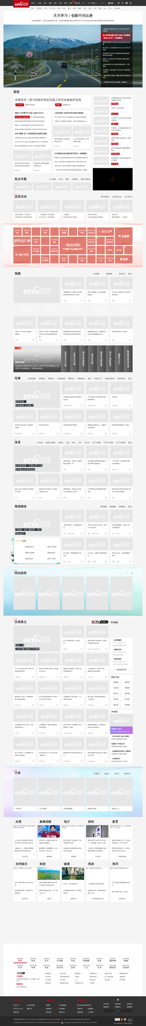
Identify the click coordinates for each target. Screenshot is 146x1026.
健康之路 (66, 705)
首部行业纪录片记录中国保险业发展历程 (95, 216)
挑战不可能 (108, 973)
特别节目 (127, 774)
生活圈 (92, 983)
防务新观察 (32, 378)
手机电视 (62, 1008)
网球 (64, 469)
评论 (45, 3)
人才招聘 (90, 1012)
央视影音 (48, 1008)
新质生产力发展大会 (94, 649)
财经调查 (90, 733)
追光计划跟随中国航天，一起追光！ (120, 216)
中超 (67, 442)
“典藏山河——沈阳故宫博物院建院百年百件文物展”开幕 (24, 849)
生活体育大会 (116, 197)
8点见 (61, 179)
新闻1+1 (66, 649)
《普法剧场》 (117, 659)
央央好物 (117, 8)
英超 (40, 497)
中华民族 (122, 980)
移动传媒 (48, 1012)
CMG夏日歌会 (67, 733)
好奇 (118, 533)
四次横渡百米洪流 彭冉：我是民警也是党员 (24, 726)
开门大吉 (90, 677)
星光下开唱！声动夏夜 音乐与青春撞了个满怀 (72, 726)
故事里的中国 (124, 973)
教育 (65, 3)
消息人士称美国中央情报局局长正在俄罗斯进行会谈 (71, 162)
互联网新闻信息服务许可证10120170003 (24, 1019)
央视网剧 (108, 274)
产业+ (110, 8)
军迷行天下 (98, 378)
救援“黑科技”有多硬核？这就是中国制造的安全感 (97, 642)
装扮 (113, 533)
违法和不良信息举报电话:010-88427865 (79, 1019)
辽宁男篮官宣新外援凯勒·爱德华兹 (97, 490)
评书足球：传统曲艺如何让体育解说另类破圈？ (48, 842)
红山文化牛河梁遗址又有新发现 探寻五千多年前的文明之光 (24, 842)
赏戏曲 (127, 705)
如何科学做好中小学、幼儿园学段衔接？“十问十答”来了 (121, 842)
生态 (45, 8)
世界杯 (60, 442)
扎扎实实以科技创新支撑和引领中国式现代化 (98, 21)
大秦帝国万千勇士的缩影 (119, 754)
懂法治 (116, 705)
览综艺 (116, 688)
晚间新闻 (78, 973)
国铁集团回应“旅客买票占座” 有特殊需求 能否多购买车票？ (72, 333)
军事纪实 (51, 378)
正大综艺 (63, 980)
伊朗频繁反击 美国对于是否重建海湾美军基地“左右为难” (72, 293)
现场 (64, 301)
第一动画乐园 (109, 976)
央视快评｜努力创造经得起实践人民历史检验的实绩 (48, 99)
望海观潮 (74, 307)
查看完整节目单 (121, 669)
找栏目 (110, 250)
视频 (50, 3)
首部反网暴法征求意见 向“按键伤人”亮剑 (97, 754)
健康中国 (17, 761)
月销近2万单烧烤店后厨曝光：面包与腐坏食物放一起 (71, 121)
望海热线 (80, 1012)
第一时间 (114, 164)
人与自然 (48, 980)
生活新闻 (76, 146)
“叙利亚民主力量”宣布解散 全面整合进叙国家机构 (70, 166)
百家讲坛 (42, 705)
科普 (74, 8)
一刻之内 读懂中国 (28, 310)
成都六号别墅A (52, 547)
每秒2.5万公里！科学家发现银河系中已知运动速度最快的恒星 (48, 334)
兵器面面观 (61, 378)
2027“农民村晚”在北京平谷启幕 (24, 884)
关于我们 (106, 1004)
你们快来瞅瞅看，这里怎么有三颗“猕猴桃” (121, 526)
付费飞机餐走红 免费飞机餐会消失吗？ (62, 140)
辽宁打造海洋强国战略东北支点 (121, 884)
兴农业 (127, 699)
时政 (32, 3)
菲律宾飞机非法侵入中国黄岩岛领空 (24, 426)
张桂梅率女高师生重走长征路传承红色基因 (72, 849)
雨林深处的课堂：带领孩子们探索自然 (24, 892)
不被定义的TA (100, 307)
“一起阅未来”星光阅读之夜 (96, 884)
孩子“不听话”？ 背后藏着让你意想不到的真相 (24, 754)
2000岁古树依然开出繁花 (119, 739)
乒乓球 (86, 442)
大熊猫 (94, 561)
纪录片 (117, 774)
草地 (64, 561)
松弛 (64, 533)
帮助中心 (62, 1012)
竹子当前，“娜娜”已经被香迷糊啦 (97, 554)
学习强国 (52, 179)
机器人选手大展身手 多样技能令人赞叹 (24, 490)
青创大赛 (121, 274)
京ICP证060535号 (18, 1022)
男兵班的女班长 (44, 425)
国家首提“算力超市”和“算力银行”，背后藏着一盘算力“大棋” (97, 842)
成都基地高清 (29, 547)
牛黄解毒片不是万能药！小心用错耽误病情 (72, 698)
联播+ (58, 105)
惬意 (89, 561)
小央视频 (95, 274)
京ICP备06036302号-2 (30, 1022)
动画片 (106, 774)
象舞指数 (46, 821)
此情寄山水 (67, 105)
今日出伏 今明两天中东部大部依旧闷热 (121, 293)
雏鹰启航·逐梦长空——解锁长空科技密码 (97, 426)
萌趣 (113, 561)
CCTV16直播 (120, 442)
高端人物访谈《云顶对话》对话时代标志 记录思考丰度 (23, 216)
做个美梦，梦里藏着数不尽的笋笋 (72, 554)
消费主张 (66, 677)
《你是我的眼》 (68, 808)
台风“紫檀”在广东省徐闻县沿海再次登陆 (31, 134)
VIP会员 (40, 442)
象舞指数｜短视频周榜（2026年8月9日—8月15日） (48, 849)
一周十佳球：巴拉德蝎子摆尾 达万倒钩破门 (121, 462)
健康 (79, 8)
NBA (73, 442)
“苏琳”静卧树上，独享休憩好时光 (72, 526)
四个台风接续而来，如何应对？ (71, 642)
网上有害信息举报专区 (84, 1005)
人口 (76, 980)
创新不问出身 (30, 105)
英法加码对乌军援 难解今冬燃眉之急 (42, 164)
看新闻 (116, 682)
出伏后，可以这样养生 (70, 884)
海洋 (115, 863)
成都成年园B (29, 558)
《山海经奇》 (116, 758)
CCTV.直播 (91, 3)
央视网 (48, 1005)
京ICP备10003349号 (42, 1022)
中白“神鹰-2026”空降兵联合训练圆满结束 (97, 398)
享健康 (127, 688)
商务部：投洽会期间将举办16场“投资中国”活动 (29, 125)
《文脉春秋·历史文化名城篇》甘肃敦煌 (115, 82)
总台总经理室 (31, 1005)
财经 (55, 3)
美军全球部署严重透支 (70, 425)
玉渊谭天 (75, 179)
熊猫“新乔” (95, 533)
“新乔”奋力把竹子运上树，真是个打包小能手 (97, 526)
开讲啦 (77, 976)
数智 (100, 8)
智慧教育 (129, 1007)
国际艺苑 (92, 980)
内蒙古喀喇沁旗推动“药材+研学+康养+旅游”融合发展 (48, 884)
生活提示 (107, 980)
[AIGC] (110, 3)
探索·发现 (18, 705)
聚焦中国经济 (85, 179)
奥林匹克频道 (50, 442)
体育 (60, 3)
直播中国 (77, 3)
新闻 (39, 3)
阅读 (89, 8)
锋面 (67, 179)
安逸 (118, 561)
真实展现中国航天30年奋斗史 (120, 731)
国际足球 (114, 469)
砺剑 (89, 378)
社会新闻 (57, 146)
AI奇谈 (49, 307)
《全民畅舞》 (117, 640)
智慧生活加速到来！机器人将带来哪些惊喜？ (72, 670)
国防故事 (114, 433)
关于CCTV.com (18, 1008)
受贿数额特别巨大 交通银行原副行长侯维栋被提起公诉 (97, 333)
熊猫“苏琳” (71, 533)
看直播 (124, 259)
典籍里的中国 (64, 983)
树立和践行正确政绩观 (22, 117)
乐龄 (84, 8)
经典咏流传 (93, 973)
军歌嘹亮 (114, 405)
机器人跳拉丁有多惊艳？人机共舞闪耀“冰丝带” (72, 842)
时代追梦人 (42, 733)
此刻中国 (25, 307)
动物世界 (122, 976)
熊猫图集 (122, 506)
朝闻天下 (114, 124)
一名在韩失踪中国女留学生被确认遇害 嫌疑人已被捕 (71, 170)
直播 (21, 541)
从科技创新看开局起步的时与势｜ (71, 21)
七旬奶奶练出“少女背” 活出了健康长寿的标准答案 (97, 670)
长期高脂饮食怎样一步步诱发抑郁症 (72, 892)
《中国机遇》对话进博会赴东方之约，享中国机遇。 (47, 216)
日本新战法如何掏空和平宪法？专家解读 (71, 153)
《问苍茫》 (18, 808)
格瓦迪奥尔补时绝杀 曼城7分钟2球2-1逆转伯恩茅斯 (121, 490)
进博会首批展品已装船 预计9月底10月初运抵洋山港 (31, 129)
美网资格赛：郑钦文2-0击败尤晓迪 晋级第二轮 (72, 462)
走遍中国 (17, 677)
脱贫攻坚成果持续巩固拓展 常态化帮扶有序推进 (29, 121)
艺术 (95, 8)
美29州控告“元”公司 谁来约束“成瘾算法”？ (48, 754)
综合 (16, 497)
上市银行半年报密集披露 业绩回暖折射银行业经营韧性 (97, 849)
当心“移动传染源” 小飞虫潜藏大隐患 (81, 140)
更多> (130, 274)
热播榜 (125, 236)
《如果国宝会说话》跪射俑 (120, 751)
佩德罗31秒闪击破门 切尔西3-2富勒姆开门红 (48, 490)
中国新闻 (114, 144)
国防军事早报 (67, 405)
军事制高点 (81, 378)
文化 (64, 8)
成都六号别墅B (29, 553)
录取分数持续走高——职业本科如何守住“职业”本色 (121, 849)
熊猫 (70, 3)
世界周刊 (42, 761)
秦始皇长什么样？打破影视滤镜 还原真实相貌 (24, 698)
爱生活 (116, 693)
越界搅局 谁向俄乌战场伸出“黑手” (72, 754)
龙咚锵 (121, 307)
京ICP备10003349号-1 (54, 1022)
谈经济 (116, 699)
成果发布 (129, 1004)
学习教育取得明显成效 (38, 117)
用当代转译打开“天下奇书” (119, 761)
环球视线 (90, 705)
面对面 (17, 733)
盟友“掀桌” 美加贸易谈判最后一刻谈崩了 (97, 698)
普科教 (127, 693)
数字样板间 (105, 197)
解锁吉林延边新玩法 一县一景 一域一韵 (48, 892)
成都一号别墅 (51, 558)
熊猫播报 (113, 506)
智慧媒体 (106, 1007)
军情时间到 (121, 378)
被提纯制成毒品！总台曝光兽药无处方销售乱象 (97, 726)
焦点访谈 (114, 114)
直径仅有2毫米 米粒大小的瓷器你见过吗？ (48, 670)
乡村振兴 (39, 8)
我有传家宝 (93, 976)
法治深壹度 (91, 761)
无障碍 (119, 5)
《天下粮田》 (43, 808)
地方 (32, 8)
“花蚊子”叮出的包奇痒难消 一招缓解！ (24, 333)
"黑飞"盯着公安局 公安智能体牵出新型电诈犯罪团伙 (71, 117)
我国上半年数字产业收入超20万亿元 (29, 113)
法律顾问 (90, 1008)
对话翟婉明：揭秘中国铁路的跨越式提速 (48, 726)
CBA (80, 442)
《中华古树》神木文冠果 (120, 736)
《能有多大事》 (92, 808)
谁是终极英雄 (109, 378)
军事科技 (71, 378)
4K (83, 3)
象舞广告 (29, 1008)
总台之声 (16, 1005)
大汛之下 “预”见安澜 (117, 108)
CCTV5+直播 (108, 442)
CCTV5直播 (96, 442)
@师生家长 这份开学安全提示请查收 (69, 113)
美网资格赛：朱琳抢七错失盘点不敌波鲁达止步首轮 (72, 490)
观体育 (127, 682)
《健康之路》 (117, 649)
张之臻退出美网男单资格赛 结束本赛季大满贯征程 (97, 462)
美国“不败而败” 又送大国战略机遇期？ (97, 293)
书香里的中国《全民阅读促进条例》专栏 (97, 892)
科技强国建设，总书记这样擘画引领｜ (45, 21)
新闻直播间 (115, 154)
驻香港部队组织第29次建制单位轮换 (72, 398)
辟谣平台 (80, 1008)
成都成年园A (51, 553)
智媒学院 (118, 1004)
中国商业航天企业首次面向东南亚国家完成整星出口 (31, 138)
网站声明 (16, 1012)
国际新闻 (17, 170)
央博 (59, 8)
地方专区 (24, 254)
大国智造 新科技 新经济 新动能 (70, 216)
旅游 (69, 8)
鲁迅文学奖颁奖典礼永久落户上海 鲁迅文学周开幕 (30, 146)
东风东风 (114, 397)
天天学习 (20, 105)
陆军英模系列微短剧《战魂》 (121, 425)
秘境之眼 (48, 983)
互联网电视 (62, 1005)
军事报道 (42, 378)
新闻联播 (114, 104)
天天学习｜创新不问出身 (73, 15)
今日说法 (48, 976)
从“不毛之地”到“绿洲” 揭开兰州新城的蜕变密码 (24, 670)
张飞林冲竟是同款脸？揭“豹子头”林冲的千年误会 (48, 698)
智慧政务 (118, 1007)
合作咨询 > (118, 1011)
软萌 (69, 561)
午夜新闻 (114, 134)
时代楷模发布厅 (65, 976)
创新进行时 (42, 677)
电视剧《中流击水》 (118, 744)
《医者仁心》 (115, 808)
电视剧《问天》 (116, 729)
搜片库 (119, 250)
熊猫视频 (103, 506)
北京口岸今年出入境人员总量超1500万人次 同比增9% (31, 142)
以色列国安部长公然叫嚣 (119, 331)
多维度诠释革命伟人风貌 (119, 746)
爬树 (89, 533)
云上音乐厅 (128, 197)
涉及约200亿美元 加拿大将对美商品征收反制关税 (22, 164)
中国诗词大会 (79, 983)
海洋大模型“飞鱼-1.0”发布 (120, 892)
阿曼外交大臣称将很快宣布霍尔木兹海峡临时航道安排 (71, 157)
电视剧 (96, 774)
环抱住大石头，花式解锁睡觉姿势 (121, 554)
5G (105, 8)
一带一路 (52, 8)
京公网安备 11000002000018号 (72, 1022)
